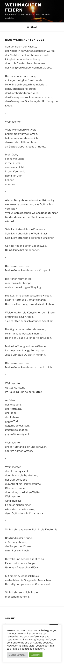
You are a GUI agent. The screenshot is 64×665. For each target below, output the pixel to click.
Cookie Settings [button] (17, 654)
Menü (34, 27)
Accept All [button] (35, 655)
